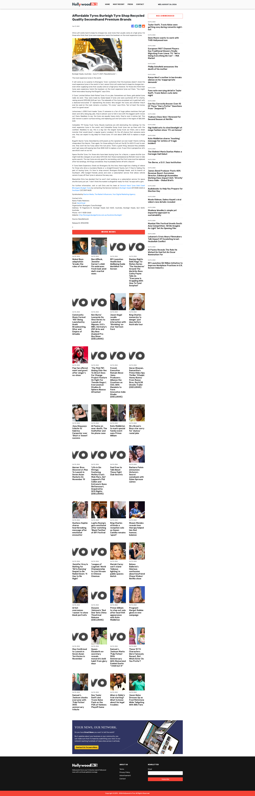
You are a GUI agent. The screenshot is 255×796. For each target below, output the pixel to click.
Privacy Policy (125, 772)
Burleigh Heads (125, 188)
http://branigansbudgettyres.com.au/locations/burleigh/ (100, 215)
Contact (123, 779)
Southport (76, 190)
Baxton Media (88, 194)
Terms (122, 769)
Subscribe (165, 779)
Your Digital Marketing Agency (124, 194)
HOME (107, 4)
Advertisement (125, 775)
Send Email (81, 203)
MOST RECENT (118, 4)
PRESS (130, 4)
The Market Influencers (103, 194)
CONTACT (140, 4)
